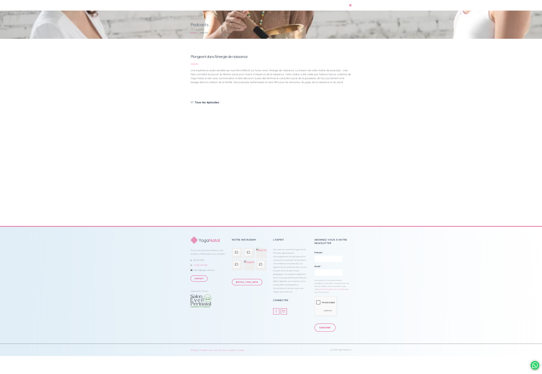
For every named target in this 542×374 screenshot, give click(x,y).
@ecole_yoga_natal (247, 282)
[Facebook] (276, 311)
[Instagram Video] (261, 265)
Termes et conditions (228, 350)
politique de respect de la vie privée (332, 289)
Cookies (241, 350)
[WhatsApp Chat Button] (535, 365)
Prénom (318, 252)
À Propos (194, 350)
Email (317, 266)
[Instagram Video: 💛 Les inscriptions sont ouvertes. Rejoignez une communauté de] (237, 265)
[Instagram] (284, 311)
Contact (199, 278)
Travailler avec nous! (209, 350)
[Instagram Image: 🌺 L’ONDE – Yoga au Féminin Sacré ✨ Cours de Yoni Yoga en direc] (249, 265)
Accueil (194, 33)
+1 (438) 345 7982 (200, 265)
